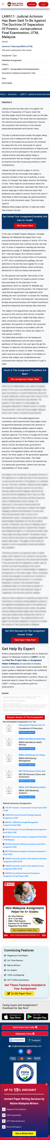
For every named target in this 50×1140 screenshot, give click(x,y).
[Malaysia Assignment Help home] (16, 4)
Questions (12, 94)
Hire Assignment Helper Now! (25, 379)
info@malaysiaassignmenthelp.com (26, 1046)
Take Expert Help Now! (25, 640)
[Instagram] (29, 1051)
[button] (3, 4)
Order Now (32, 4)
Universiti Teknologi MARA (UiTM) (17, 46)
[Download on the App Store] (13, 1016)
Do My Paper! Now (21, 993)
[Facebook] (20, 1051)
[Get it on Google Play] (37, 1016)
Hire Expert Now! (25, 225)
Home (2, 94)
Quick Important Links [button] (24, 1027)
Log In (43, 4)
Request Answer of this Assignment (25, 717)
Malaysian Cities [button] (24, 1033)
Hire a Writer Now (24, 1133)
